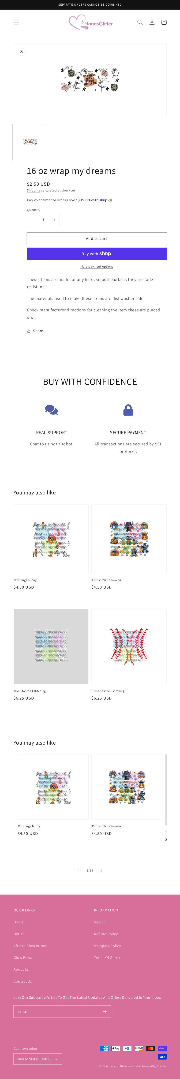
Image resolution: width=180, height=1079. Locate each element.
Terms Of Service (108, 957)
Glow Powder (25, 957)
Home (19, 922)
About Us (21, 969)
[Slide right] (101, 870)
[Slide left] (78, 870)
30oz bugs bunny (25, 580)
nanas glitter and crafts (125, 1066)
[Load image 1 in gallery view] (30, 142)
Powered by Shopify (154, 1066)
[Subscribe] (105, 1012)
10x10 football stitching (30, 691)
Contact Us (23, 981)
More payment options (96, 266)
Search (100, 922)
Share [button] (38, 330)
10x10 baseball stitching (107, 691)
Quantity (34, 209)
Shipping (33, 190)
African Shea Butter (30, 945)
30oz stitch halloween (106, 580)
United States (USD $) (34, 1059)
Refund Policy (106, 933)
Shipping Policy (107, 945)
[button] (16, 22)
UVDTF (19, 933)
